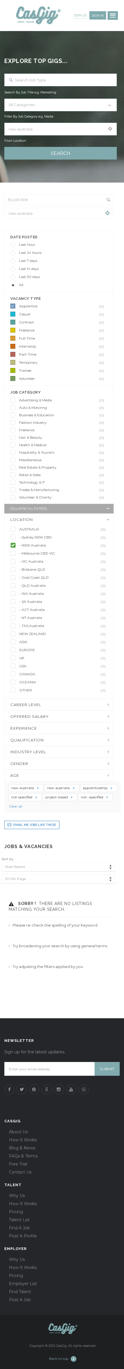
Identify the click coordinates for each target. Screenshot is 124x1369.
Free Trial (18, 1164)
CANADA (62, 674)
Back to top (58, 1358)
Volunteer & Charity (61, 497)
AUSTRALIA (62, 529)
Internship (61, 346)
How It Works (23, 1139)
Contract (61, 322)
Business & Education (61, 415)
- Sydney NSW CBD (62, 537)
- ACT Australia (62, 609)
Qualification (27, 740)
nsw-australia (23, 788)
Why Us (17, 1195)
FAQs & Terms (23, 1156)
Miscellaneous (61, 460)
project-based (57, 797)
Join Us (80, 15)
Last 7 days (28, 260)
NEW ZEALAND (62, 634)
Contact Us (20, 1172)
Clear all (15, 806)
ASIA (62, 642)
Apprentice (61, 306)
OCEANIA (62, 682)
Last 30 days (29, 277)
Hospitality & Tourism (61, 452)
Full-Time (61, 338)
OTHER (62, 690)
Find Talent (20, 1291)
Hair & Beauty (61, 437)
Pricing (16, 1211)
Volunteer (61, 378)
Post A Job (20, 1299)
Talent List (19, 1219)
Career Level (25, 704)
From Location (15, 141)
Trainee (61, 370)
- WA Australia (62, 593)
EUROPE (62, 650)
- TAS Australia (62, 626)
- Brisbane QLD (62, 569)
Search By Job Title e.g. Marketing (30, 92)
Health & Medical (61, 445)
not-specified (22, 797)
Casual (61, 314)
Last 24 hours (30, 252)
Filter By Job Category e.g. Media (28, 116)
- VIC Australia (62, 561)
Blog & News (22, 1148)
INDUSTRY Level (28, 751)
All (21, 285)
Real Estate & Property (61, 467)
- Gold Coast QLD (62, 577)
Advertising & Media (61, 400)
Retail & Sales (61, 475)
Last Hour (27, 244)
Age (14, 775)
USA (62, 666)
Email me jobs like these (34, 825)
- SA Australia (62, 601)
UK (62, 658)
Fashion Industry (61, 422)
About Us (18, 1131)
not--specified (92, 797)
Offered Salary (29, 716)
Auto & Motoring (61, 407)
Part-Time (61, 354)
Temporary (61, 362)
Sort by (7, 859)
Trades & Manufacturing (61, 490)
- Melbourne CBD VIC (62, 553)
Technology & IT (61, 482)
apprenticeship (95, 788)
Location (21, 519)
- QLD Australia (62, 585)
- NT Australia (62, 618)
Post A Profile (23, 1235)
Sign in (98, 16)
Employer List (23, 1283)
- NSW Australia (62, 545)
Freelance (61, 330)
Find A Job (19, 1227)
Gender (19, 763)
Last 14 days (29, 268)
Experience (23, 728)
